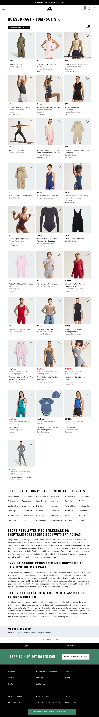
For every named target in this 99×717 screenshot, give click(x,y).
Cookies (67, 696)
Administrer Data (42, 696)
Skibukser (54, 511)
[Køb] (49, 10)
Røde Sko (54, 516)
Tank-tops (12, 520)
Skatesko (68, 501)
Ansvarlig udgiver (42, 678)
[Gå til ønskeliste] (10, 9)
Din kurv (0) (71, 646)
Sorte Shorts (84, 516)
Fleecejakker (84, 496)
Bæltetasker (13, 506)
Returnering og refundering (46, 671)
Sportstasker (27, 496)
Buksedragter (14, 501)
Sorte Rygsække (69, 516)
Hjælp (10, 684)
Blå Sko (39, 506)
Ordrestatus (68, 671)
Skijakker (54, 506)
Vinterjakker (70, 506)
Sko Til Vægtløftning (84, 501)
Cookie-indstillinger (15, 696)
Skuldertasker (56, 520)
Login (25, 646)
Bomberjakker (14, 516)
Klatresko (69, 520)
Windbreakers (28, 516)
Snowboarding (28, 506)
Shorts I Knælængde (27, 521)
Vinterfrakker (13, 496)
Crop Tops (12, 511)
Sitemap (11, 678)
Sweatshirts (27, 511)
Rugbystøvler (70, 496)
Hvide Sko (54, 496)
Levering (11, 671)
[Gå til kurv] (95, 9)
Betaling (67, 678)
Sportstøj (54, 501)
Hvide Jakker (84, 506)
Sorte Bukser (41, 501)
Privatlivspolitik (14, 702)
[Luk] (30, 711)
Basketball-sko (84, 511)
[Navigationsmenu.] (4, 9)
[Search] (89, 9)
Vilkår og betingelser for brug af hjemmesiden (48, 704)
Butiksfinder (41, 684)
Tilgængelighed (70, 702)
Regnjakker (41, 520)
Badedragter (27, 501)
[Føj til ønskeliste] (31, 36)
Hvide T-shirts (42, 496)
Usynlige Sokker (40, 516)
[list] (46, 27)
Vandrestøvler (70, 511)
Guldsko (39, 511)
